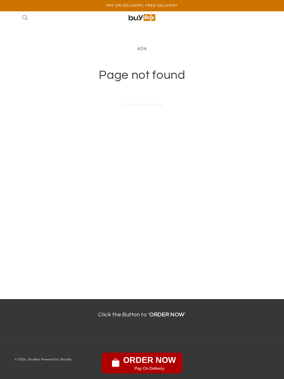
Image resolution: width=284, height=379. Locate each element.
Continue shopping (142, 104)
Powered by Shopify (56, 359)
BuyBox (34, 359)
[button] (25, 17)
